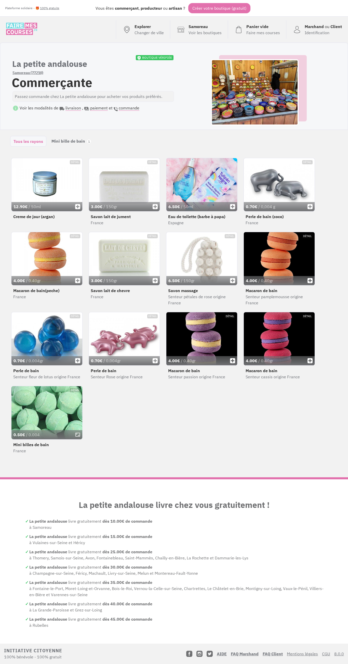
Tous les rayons (28, 141)
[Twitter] (210, 654)
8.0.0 (339, 653)
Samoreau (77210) (27, 72)
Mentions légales (302, 653)
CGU (326, 653)
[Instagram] (199, 654)
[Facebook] (189, 654)
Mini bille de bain (70, 141)
